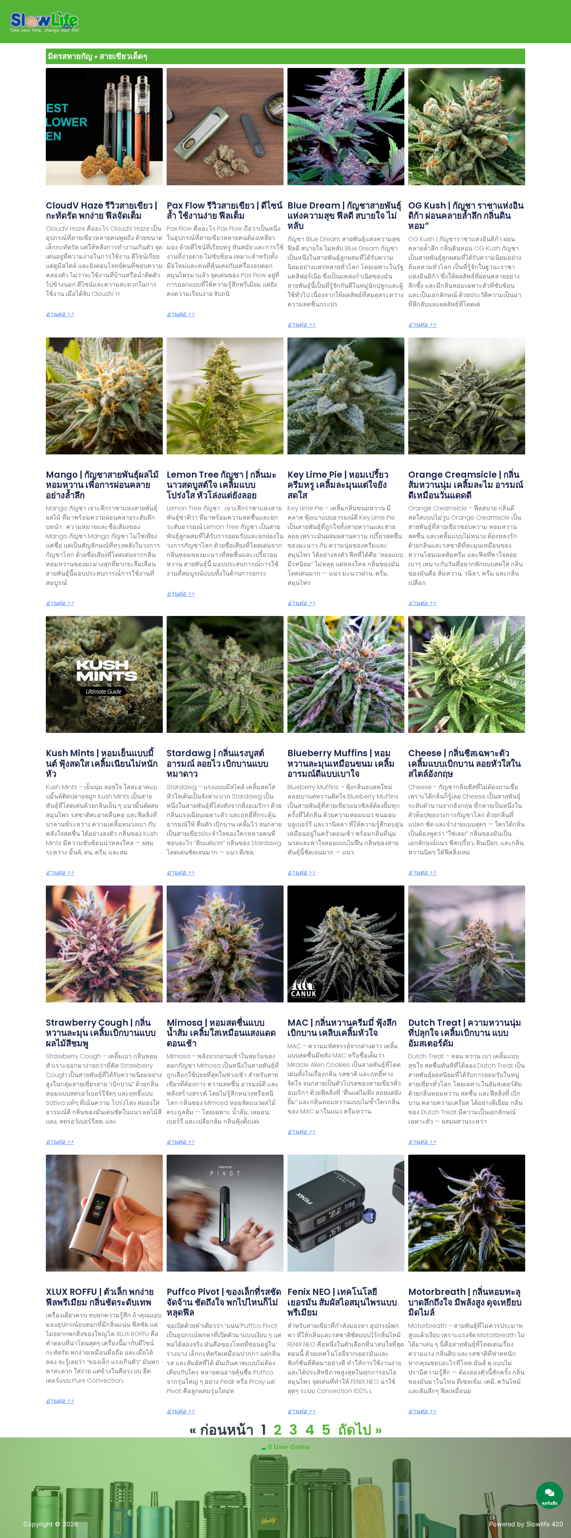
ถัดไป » (360, 1430)
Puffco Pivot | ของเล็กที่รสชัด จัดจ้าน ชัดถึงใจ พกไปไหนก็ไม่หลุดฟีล (224, 1302)
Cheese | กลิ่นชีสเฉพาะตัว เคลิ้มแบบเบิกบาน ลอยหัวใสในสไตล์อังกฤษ (464, 763)
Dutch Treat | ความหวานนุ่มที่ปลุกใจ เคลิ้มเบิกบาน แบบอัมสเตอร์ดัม (464, 1033)
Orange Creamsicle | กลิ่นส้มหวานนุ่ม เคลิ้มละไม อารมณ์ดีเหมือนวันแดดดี (465, 485)
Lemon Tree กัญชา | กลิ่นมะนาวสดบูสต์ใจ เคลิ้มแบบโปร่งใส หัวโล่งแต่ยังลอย (222, 485)
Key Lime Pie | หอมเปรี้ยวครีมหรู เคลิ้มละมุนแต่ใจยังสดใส (337, 485)
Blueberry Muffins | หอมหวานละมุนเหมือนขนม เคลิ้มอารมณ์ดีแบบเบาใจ (341, 763)
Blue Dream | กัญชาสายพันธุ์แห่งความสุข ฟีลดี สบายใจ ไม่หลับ (344, 216)
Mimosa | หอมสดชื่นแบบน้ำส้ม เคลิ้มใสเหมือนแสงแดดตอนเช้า (221, 1033)
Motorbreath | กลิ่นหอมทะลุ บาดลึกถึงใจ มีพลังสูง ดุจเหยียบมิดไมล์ (465, 1302)
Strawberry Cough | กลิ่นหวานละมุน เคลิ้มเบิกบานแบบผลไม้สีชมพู (101, 1033)
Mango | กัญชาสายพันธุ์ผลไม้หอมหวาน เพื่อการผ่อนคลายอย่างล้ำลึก (102, 485)
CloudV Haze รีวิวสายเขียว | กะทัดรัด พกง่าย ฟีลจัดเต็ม (101, 211)
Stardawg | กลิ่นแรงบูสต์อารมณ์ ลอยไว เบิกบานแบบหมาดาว (217, 763)
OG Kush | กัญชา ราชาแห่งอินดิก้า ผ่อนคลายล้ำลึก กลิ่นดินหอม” (466, 216)
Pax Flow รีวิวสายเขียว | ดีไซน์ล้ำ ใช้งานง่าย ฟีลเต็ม (224, 211)
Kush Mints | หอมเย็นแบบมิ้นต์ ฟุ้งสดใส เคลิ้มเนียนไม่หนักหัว (102, 763)
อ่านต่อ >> (60, 314)
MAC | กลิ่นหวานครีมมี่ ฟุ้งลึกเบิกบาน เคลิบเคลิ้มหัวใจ (342, 1028)
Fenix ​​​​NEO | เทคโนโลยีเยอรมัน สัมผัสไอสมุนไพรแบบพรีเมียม (342, 1302)
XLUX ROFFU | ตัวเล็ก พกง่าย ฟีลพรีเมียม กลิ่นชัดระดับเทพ (100, 1297)
